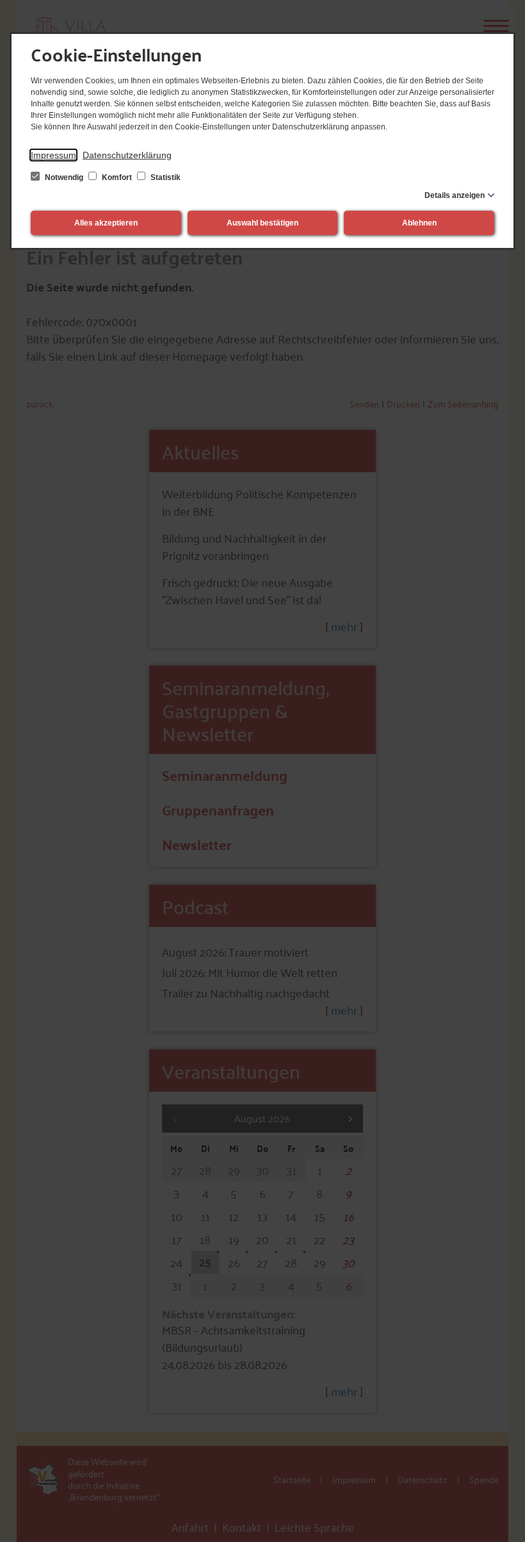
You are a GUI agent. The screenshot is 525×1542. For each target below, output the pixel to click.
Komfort (117, 177)
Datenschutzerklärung (127, 155)
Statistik (165, 177)
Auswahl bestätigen (262, 222)
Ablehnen (419, 222)
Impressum (53, 155)
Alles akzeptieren (106, 222)
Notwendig (64, 177)
